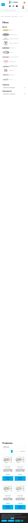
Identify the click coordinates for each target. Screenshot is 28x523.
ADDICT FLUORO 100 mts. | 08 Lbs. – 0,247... (20, 499)
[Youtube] (16, 6)
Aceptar (4, 520)
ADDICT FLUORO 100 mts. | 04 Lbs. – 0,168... (8, 470)
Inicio (2, 16)
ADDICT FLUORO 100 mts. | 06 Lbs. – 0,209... (8, 499)
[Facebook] (9, 6)
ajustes (12, 518)
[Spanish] (24, 6)
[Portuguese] (24, 8)
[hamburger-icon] (3, 4)
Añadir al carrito (8, 478)
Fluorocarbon (14, 16)
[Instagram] (13, 6)
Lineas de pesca (7, 16)
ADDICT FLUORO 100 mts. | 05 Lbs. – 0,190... (20, 470)
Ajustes (17, 520)
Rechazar (11, 520)
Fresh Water (8, 468)
